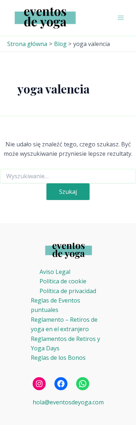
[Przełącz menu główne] (121, 18)
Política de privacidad (68, 291)
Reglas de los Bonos (58, 358)
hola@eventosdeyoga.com (68, 402)
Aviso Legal (55, 272)
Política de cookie (63, 281)
